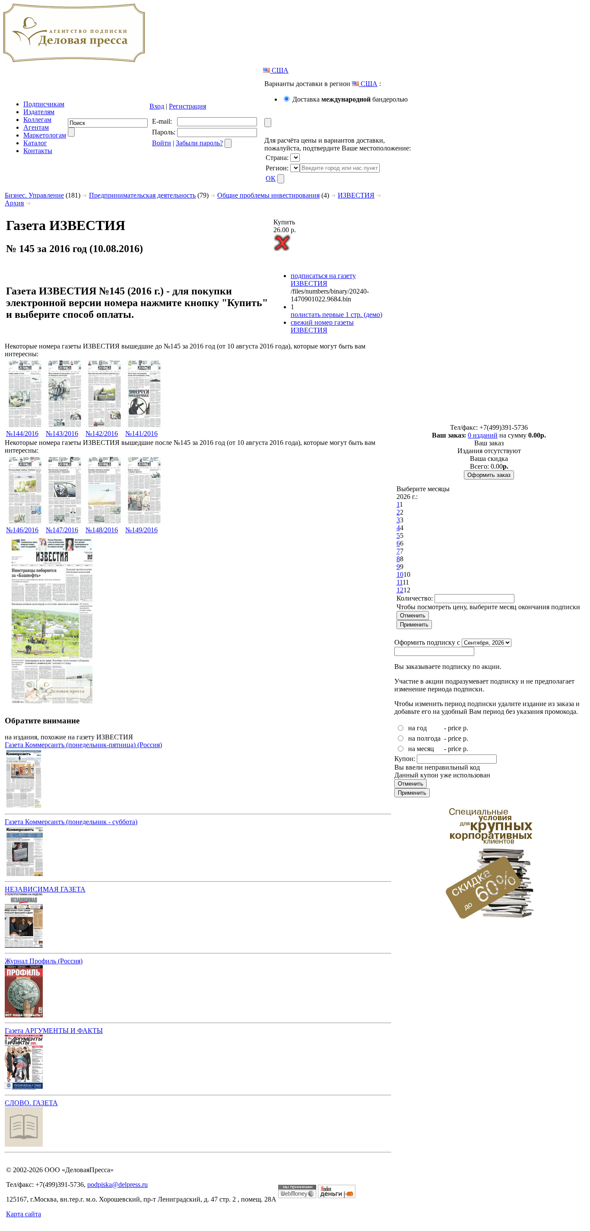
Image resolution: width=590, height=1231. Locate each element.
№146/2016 (22, 530)
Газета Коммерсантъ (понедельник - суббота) (71, 821)
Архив (14, 203)
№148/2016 (102, 530)
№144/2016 (22, 433)
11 (400, 582)
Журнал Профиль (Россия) (43, 961)
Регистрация (187, 106)
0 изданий (483, 435)
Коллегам (37, 119)
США (279, 70)
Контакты (37, 150)
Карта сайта (23, 1214)
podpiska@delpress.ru (117, 1184)
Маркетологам (44, 135)
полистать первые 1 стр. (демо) (336, 314)
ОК (271, 178)
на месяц (421, 748)
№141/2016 (141, 433)
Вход (156, 106)
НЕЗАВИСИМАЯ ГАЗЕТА (45, 889)
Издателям (38, 111)
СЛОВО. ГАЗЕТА (31, 1102)
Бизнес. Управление (34, 195)
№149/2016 (141, 530)
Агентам (36, 127)
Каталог (35, 143)
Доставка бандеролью (350, 99)
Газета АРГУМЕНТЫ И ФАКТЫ (54, 1030)
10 (400, 574)
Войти (161, 143)
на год (417, 728)
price (454, 728)
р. (465, 728)
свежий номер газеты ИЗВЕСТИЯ (322, 326)
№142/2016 (102, 433)
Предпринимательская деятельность (142, 195)
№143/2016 (62, 433)
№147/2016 (62, 530)
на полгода (424, 738)
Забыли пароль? (199, 143)
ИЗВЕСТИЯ (356, 195)
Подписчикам (43, 104)
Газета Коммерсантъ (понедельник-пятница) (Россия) (83, 744)
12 (400, 590)
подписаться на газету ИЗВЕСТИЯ (323, 279)
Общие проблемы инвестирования (268, 195)
